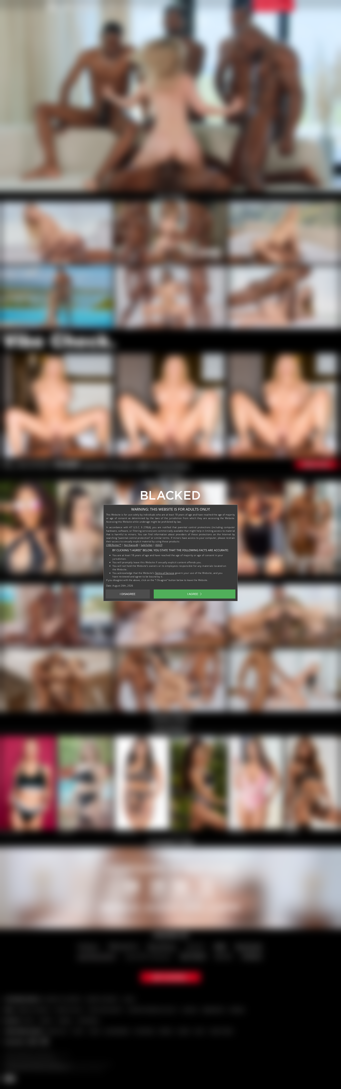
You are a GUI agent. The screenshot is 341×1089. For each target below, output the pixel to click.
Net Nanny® (131, 545)
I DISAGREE (127, 594)
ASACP (158, 545)
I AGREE (192, 594)
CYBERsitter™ (113, 545)
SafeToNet (147, 545)
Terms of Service (164, 573)
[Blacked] (170, 497)
